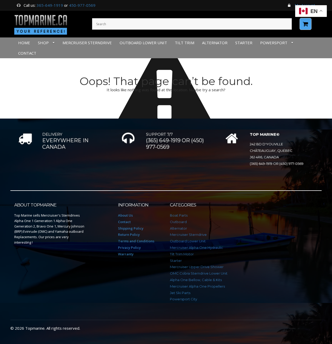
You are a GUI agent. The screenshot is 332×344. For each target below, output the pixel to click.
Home (24, 42)
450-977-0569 (82, 5)
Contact (124, 221)
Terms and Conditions (136, 241)
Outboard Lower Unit (143, 42)
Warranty (126, 254)
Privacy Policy (129, 247)
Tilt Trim (184, 42)
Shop (43, 42)
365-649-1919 (50, 5)
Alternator (214, 42)
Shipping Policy (130, 228)
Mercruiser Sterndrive (87, 42)
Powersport (273, 42)
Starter (243, 42)
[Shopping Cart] (306, 24)
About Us (125, 215)
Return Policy (129, 234)
